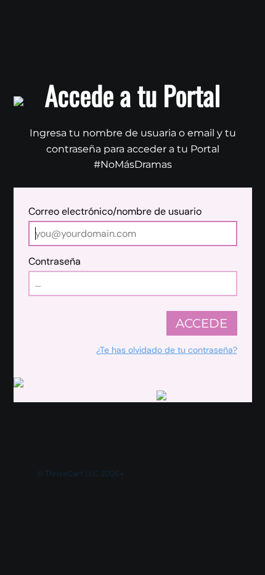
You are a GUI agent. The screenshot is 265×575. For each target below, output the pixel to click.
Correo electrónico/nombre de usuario (115, 211)
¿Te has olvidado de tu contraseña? (166, 349)
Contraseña (54, 261)
